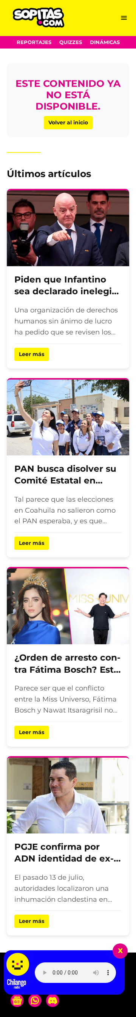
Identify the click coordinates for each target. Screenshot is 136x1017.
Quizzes (70, 42)
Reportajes (34, 42)
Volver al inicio (68, 122)
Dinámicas (105, 42)
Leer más (31, 354)
